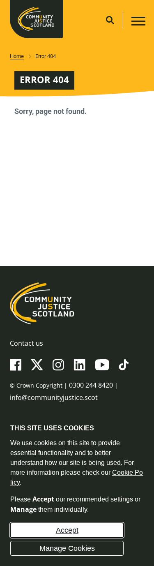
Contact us (26, 343)
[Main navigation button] (137, 22)
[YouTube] (102, 364)
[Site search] (110, 20)
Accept (67, 530)
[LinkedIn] (79, 364)
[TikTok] (124, 364)
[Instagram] (58, 364)
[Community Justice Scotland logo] (77, 303)
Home (17, 56)
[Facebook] (15, 364)
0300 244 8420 (91, 385)
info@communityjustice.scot (54, 397)
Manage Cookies (67, 548)
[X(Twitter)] (37, 364)
